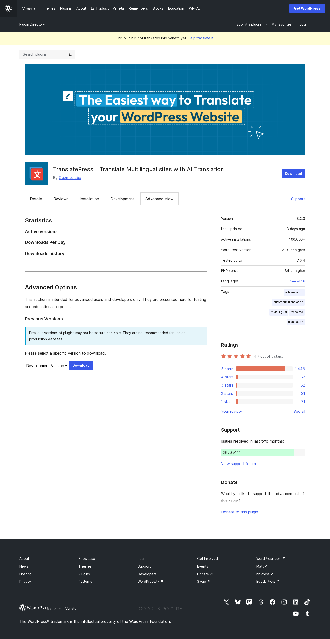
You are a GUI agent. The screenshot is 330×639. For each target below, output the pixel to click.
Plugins (84, 574)
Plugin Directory (32, 24)
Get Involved (207, 558)
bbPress (265, 574)
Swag (203, 581)
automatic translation (288, 302)
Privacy (25, 581)
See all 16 (297, 281)
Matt (262, 566)
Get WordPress (307, 8)
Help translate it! (201, 38)
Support (298, 198)
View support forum (238, 463)
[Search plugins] (70, 54)
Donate (205, 574)
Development (122, 198)
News (23, 566)
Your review (231, 411)
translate (297, 312)
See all (299, 411)
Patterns (85, 581)
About (24, 558)
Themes (85, 566)
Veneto (70, 608)
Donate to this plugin (239, 512)
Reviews (60, 198)
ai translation (294, 292)
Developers (147, 574)
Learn (142, 558)
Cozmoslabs (70, 177)
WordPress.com (271, 558)
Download (293, 173)
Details (36, 198)
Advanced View (159, 198)
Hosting (25, 574)
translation (295, 322)
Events (202, 566)
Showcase (87, 558)
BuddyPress (268, 581)
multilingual (279, 312)
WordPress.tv (150, 581)
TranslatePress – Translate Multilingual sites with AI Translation (138, 169)
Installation (89, 198)
